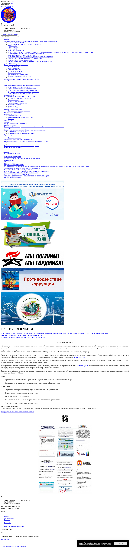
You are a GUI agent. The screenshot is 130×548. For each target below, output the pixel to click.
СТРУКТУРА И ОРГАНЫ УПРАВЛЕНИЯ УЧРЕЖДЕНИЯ (26, 44)
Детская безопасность (14, 104)
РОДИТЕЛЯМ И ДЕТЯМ (12, 96)
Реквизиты (11, 119)
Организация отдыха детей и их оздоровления (18, 139)
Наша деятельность (10, 65)
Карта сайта (7, 523)
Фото (9, 128)
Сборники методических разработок (19, 111)
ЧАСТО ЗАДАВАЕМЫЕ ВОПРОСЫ (15, 123)
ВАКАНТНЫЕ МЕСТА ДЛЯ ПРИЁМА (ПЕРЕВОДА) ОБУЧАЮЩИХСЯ (30, 57)
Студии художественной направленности (20, 93)
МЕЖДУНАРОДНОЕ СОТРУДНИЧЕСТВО (21, 60)
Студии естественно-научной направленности (22, 88)
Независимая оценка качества (13, 112)
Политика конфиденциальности (14, 526)
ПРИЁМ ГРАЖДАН (10, 125)
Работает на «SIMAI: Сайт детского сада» (13, 546)
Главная (6, 39)
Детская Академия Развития (12, 79)
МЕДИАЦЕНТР (9, 95)
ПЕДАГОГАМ (8, 109)
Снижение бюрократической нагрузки (19, 76)
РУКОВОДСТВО (13, 49)
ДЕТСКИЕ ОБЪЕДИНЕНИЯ (13, 85)
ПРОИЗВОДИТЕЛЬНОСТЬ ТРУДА (15, 141)
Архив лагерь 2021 (13, 108)
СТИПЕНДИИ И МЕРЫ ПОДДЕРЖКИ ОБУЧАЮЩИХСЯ (26, 54)
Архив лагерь (12, 106)
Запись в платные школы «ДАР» (18, 131)
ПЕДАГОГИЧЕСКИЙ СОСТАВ (18, 50)
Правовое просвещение (11, 135)
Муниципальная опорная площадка (18, 74)
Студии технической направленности (19, 87)
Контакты (7, 114)
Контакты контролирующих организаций (20, 117)
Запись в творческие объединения (14, 130)
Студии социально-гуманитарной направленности (23, 90)
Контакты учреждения (14, 115)
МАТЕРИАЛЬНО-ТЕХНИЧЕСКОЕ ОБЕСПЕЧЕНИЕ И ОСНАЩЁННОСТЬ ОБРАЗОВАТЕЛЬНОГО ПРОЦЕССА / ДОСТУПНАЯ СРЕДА (50, 52)
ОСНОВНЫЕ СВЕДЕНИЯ (16, 42)
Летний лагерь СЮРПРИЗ (16, 101)
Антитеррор (8, 120)
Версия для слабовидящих (10, 34)
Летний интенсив (13, 100)
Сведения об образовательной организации (17, 41)
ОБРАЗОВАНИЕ (13, 47)
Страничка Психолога (14, 69)
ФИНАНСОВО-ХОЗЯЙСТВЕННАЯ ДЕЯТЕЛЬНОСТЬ (25, 58)
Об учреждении (9, 518)
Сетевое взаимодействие (15, 71)
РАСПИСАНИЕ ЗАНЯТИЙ (16, 63)
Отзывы (6, 122)
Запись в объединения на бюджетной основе (21, 133)
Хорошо (121, 543)
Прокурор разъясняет (14, 138)
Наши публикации (13, 68)
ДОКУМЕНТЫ (12, 46)
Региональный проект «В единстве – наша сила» (19, 127)
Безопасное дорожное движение (17, 103)
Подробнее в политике (106, 544)
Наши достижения (13, 66)
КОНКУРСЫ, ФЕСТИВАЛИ (13, 147)
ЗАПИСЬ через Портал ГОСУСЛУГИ (19, 98)
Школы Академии (13, 81)
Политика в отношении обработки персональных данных (21, 146)
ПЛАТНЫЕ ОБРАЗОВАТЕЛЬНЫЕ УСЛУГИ (21, 55)
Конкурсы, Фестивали (14, 73)
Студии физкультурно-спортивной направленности (23, 92)
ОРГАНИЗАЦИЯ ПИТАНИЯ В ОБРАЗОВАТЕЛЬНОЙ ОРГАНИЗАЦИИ (30, 61)
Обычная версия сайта (7, 6)
